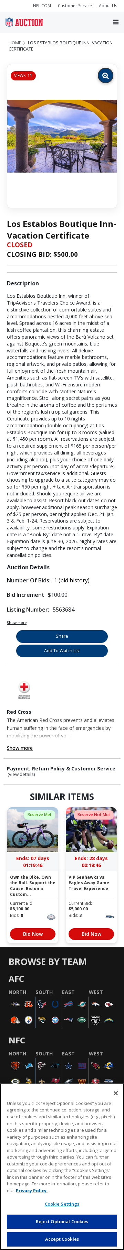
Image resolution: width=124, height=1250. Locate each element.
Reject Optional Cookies (62, 1221)
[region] (62, 1167)
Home (15, 43)
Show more (17, 622)
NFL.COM (42, 6)
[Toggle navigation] (116, 22)
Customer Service (75, 6)
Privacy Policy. (32, 1190)
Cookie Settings (62, 1204)
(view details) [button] (21, 774)
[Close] (115, 1093)
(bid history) (74, 580)
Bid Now (33, 934)
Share (62, 636)
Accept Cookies (62, 1239)
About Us (108, 6)
